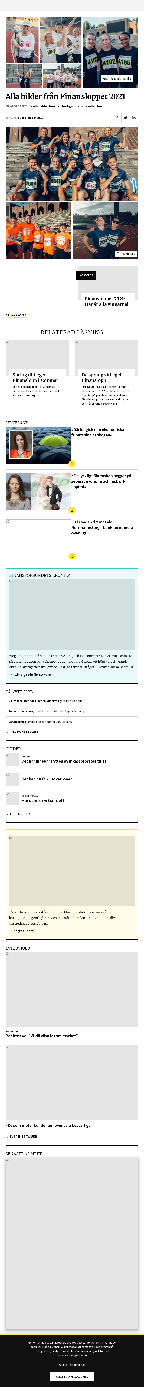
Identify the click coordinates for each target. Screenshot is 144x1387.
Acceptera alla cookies (72, 1377)
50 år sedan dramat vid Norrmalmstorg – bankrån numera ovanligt (102, 527)
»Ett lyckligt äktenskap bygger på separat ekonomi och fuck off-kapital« (101, 481)
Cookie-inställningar (72, 1365)
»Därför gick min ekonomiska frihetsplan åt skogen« (97, 432)
